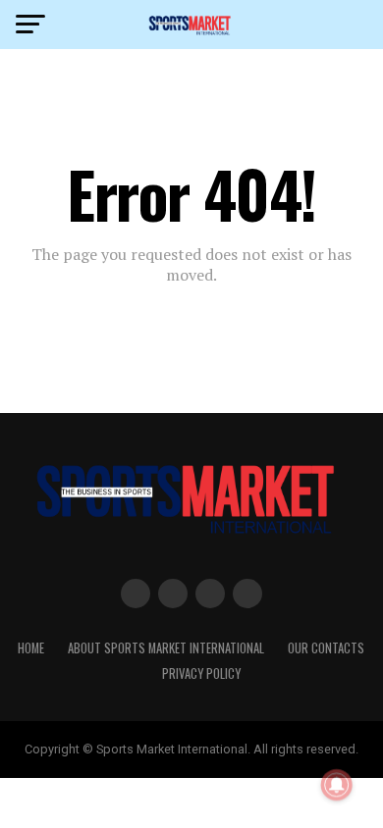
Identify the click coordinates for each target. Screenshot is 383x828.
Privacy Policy (201, 673)
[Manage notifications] (337, 785)
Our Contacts (326, 648)
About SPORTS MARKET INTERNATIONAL (166, 648)
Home (31, 648)
